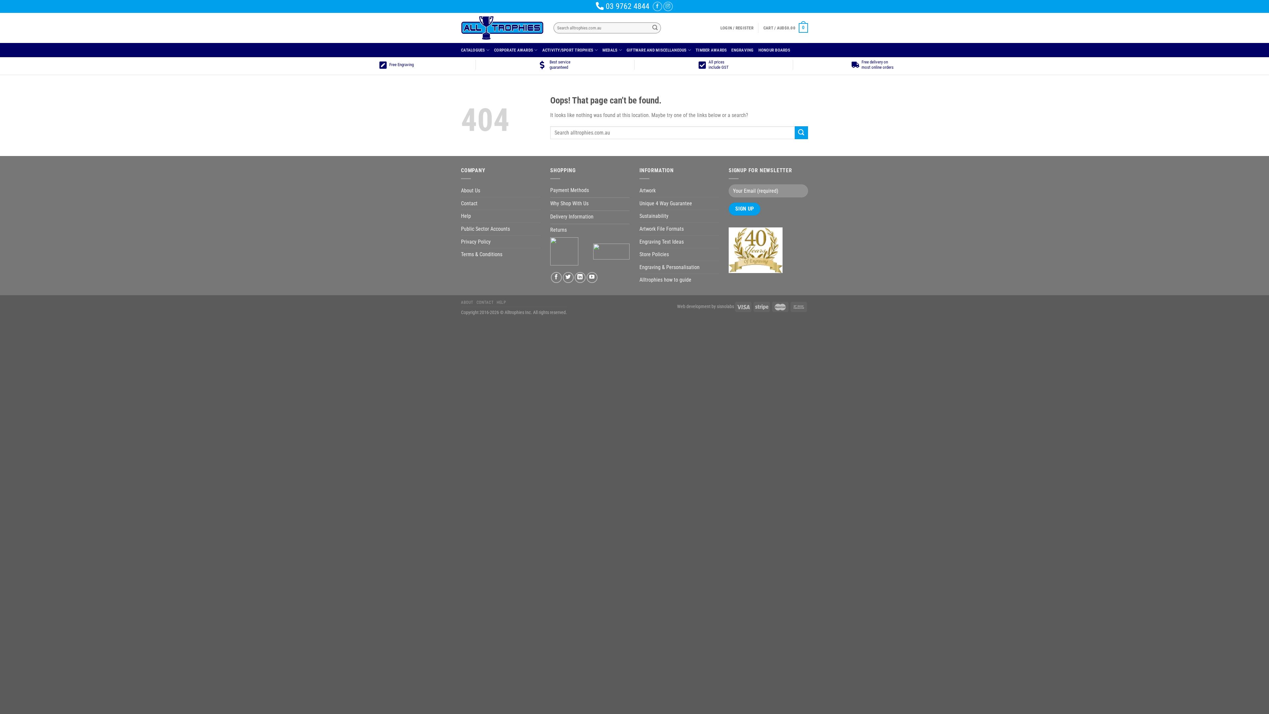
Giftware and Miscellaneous (657, 50)
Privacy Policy (476, 242)
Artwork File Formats (661, 229)
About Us (470, 190)
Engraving (742, 50)
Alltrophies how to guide (665, 280)
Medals (610, 50)
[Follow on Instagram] (668, 6)
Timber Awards (711, 50)
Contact (469, 203)
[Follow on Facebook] (657, 6)
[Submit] (655, 28)
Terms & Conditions (481, 254)
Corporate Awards (513, 50)
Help (466, 216)
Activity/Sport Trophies (568, 50)
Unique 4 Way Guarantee (665, 203)
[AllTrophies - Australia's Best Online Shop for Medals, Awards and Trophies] (502, 28)
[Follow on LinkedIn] (580, 277)
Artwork (647, 190)
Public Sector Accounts (485, 229)
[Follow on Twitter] (568, 277)
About (467, 302)
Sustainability (654, 216)
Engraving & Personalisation (669, 267)
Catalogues (473, 50)
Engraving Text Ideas (661, 242)
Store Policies (654, 254)
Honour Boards (774, 50)
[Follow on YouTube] (592, 277)
